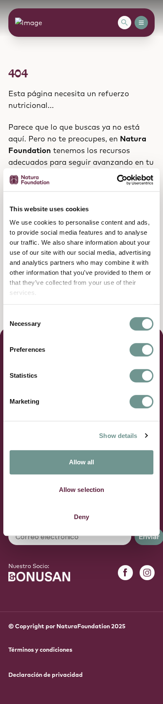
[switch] (141, 349)
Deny (81, 516)
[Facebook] (125, 572)
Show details (118, 435)
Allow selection (81, 489)
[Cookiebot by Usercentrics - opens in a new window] (117, 179)
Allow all (81, 462)
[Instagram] (147, 572)
